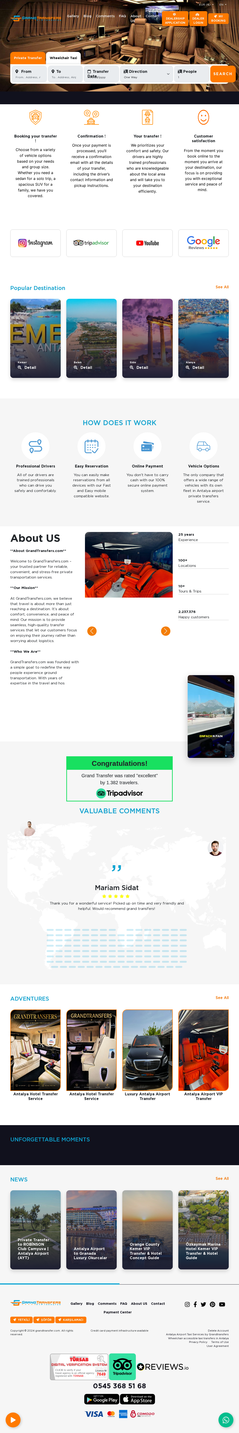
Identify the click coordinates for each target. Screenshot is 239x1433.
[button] (92, 631)
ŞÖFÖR (46, 1320)
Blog (87, 16)
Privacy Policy (198, 1342)
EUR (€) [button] (205, 4)
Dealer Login (198, 20)
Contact (153, 16)
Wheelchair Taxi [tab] (63, 58)
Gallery (73, 16)
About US (135, 18)
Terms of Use (220, 1342)
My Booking (218, 18)
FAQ (122, 16)
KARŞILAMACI (73, 1320)
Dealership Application (175, 20)
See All (222, 287)
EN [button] (221, 4)
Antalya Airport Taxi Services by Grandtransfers (197, 1334)
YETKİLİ (24, 1320)
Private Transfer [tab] (28, 58)
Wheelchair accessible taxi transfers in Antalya (198, 1338)
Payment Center (118, 1312)
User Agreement (218, 1346)
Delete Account (218, 1330)
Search (223, 74)
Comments (105, 16)
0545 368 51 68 (119, 1386)
